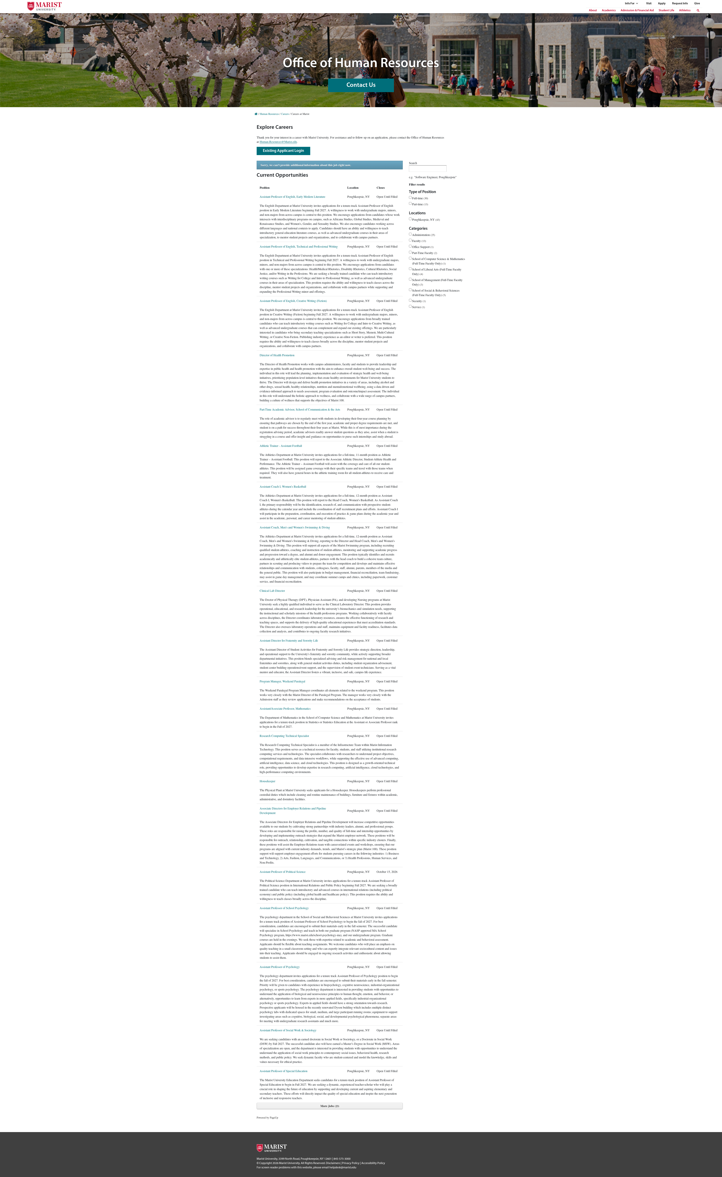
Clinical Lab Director (272, 591)
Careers (285, 114)
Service (418, 307)
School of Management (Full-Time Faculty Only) (437, 282)
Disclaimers (333, 1163)
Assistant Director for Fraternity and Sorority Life (289, 640)
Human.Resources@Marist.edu (278, 142)
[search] (698, 10)
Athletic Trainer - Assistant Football (281, 446)
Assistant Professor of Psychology (280, 967)
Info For (630, 3)
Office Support (422, 247)
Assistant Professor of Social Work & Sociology (288, 1030)
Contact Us (361, 85)
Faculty (418, 241)
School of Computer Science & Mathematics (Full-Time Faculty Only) (438, 261)
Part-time (419, 204)
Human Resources (269, 114)
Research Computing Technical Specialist (284, 736)
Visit (648, 3)
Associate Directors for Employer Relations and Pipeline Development (293, 810)
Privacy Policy (350, 1163)
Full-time (419, 198)
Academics (609, 10)
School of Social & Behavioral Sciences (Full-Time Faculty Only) (436, 292)
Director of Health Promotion (277, 355)
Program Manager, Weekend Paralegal (282, 681)
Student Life (666, 10)
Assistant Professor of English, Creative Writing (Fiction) (293, 301)
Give (697, 3)
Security (418, 301)
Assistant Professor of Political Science (283, 872)
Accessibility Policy (373, 1163)
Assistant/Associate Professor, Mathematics (285, 708)
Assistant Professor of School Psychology (284, 908)
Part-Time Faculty (424, 253)
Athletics (685, 10)
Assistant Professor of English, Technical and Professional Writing (299, 246)
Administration (423, 235)
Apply (662, 3)
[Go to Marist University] (42, 5)
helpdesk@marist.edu (342, 1167)
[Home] (256, 114)
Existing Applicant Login (283, 151)
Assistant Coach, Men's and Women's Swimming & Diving (295, 527)
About (593, 10)
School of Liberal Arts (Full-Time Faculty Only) (436, 271)
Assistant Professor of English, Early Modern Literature (292, 197)
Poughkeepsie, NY (425, 219)
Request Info (680, 3)
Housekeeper (267, 781)
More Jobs (329, 1106)
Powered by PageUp (267, 1117)
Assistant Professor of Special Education (283, 1071)
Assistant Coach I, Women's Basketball (283, 486)
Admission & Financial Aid (637, 10)
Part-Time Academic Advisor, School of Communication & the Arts (300, 409)
